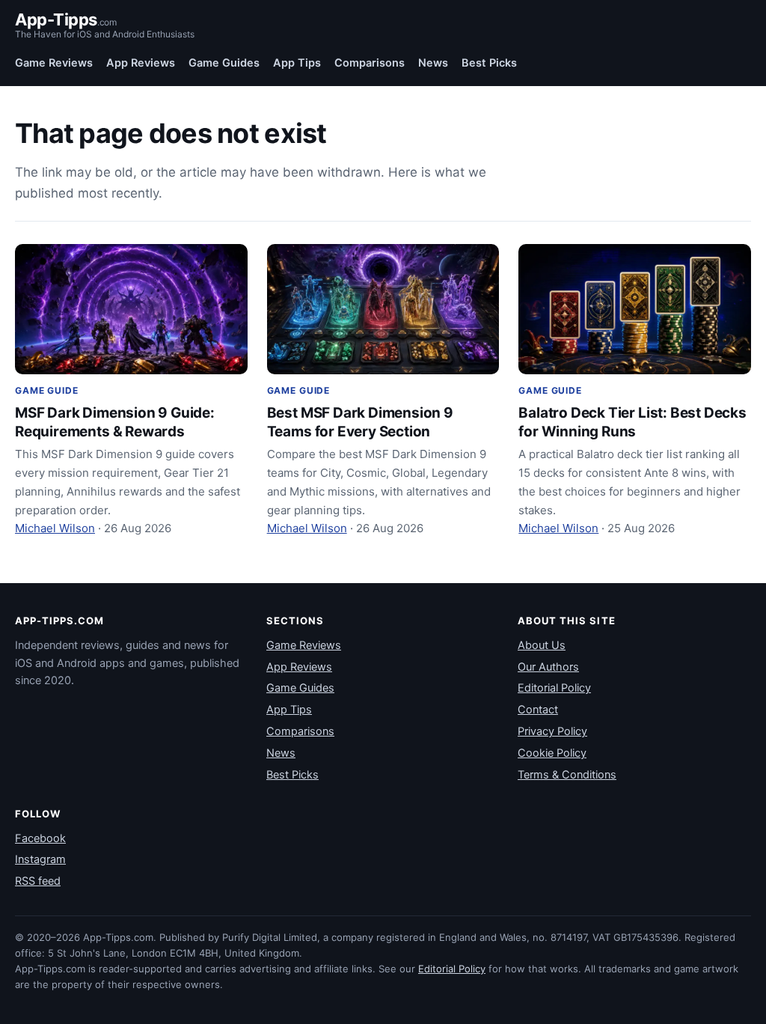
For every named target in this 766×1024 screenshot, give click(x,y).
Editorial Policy (554, 688)
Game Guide (46, 390)
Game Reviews (54, 63)
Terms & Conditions (567, 774)
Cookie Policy (552, 753)
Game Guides (224, 63)
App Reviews (140, 63)
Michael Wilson (55, 528)
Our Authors (548, 667)
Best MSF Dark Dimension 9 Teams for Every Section (360, 422)
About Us (542, 645)
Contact (538, 709)
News (433, 63)
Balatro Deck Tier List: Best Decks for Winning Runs (632, 422)
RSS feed (38, 881)
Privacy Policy (552, 731)
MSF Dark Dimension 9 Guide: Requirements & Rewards (115, 422)
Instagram (40, 859)
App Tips (297, 63)
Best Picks (489, 63)
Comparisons (369, 63)
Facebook (40, 838)
